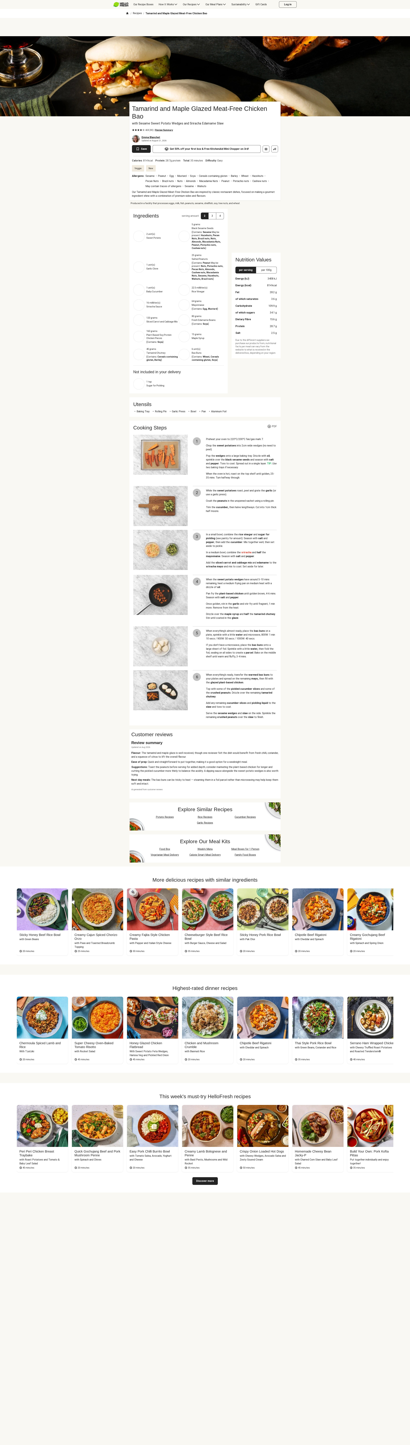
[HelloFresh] (120, 4)
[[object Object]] (266, 149)
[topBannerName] (205, 27)
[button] (178, 216)
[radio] (133, 130)
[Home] (127, 13)
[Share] (274, 149)
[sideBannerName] (256, 229)
